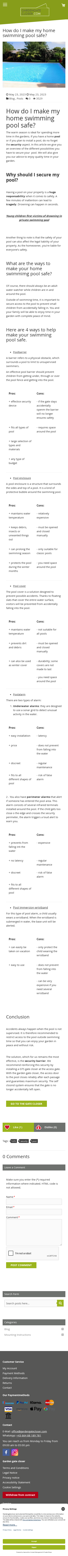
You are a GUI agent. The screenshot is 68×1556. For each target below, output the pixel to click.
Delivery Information (15, 1378)
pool (34, 1141)
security (24, 1141)
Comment (12, 1217)
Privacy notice (11, 1477)
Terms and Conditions (16, 1468)
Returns (7, 1383)
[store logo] (33, 9)
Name (10, 1197)
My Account (10, 1368)
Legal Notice (10, 1472)
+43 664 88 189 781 (28, 1435)
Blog (12, 98)
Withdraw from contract (20, 1495)
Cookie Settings (12, 1487)
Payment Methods (14, 1373)
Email (10, 1207)
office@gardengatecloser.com (29, 1431)
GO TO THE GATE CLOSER (26, 1104)
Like (17, 1127)
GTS (14, 1141)
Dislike (50, 1127)
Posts (20, 98)
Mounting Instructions (17, 1334)
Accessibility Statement (16, 1482)
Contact (7, 1387)
